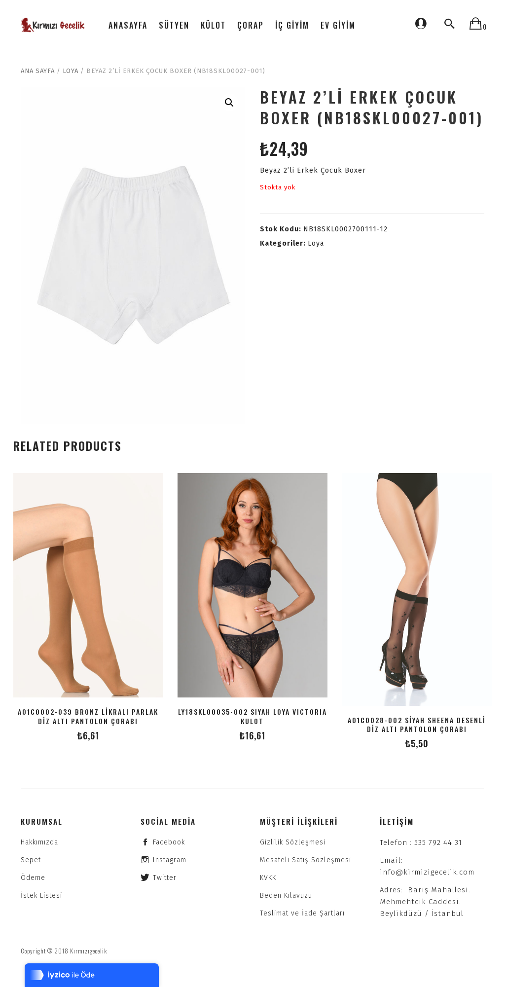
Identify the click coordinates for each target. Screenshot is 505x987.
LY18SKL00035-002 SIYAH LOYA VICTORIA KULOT (252, 716)
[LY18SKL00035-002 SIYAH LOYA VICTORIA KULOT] (252, 585)
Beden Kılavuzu (286, 895)
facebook (169, 842)
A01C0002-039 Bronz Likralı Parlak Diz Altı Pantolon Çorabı (88, 716)
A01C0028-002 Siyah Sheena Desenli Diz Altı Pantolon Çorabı (417, 724)
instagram (169, 860)
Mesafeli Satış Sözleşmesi (305, 860)
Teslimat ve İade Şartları (302, 913)
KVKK (268, 878)
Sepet (31, 860)
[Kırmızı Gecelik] (53, 25)
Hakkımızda (39, 842)
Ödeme (33, 878)
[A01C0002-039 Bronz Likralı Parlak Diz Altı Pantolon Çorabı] (88, 585)
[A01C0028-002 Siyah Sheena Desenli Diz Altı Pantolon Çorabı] (417, 589)
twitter (165, 878)
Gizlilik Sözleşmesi (292, 842)
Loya (70, 70)
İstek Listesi (41, 895)
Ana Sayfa (38, 70)
